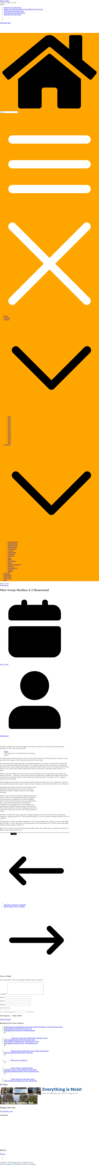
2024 (9, 443)
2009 (9, 417)
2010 (9, 418)
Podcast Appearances (14, 564)
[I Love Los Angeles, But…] (19, 1104)
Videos (10, 571)
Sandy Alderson (12, 544)
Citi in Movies (12, 549)
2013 (9, 424)
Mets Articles (12, 561)
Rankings (11, 566)
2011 (9, 420)
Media (10, 559)
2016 (9, 429)
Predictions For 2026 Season (12, 7)
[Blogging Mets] (49, 110)
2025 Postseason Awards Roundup (14, 13)
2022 (9, 439)
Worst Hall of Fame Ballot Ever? (14, 11)
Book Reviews (12, 547)
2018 (9, 432)
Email (2, 1001)
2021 (9, 438)
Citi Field (10, 550)
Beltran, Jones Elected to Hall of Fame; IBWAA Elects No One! (23, 9)
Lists (9, 557)
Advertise (7, 318)
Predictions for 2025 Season (12, 14)
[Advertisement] (35, 28)
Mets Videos (8, 577)
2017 (9, 431)
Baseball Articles (13, 545)
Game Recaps (12, 552)
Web (5, 580)
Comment (3, 994)
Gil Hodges (11, 554)
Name (2, 997)
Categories (7, 444)
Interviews (11, 556)
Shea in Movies (12, 568)
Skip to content (4, 1)
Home (6, 316)
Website (2, 1004)
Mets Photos (7, 575)
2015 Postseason (13, 542)
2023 (9, 441)
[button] (51, 415)
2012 (9, 422)
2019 (9, 434)
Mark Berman (4, 736)
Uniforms (11, 570)
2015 (9, 427)
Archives (6, 319)
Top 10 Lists (8, 578)
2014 (9, 425)
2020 (9, 436)
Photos (10, 563)
